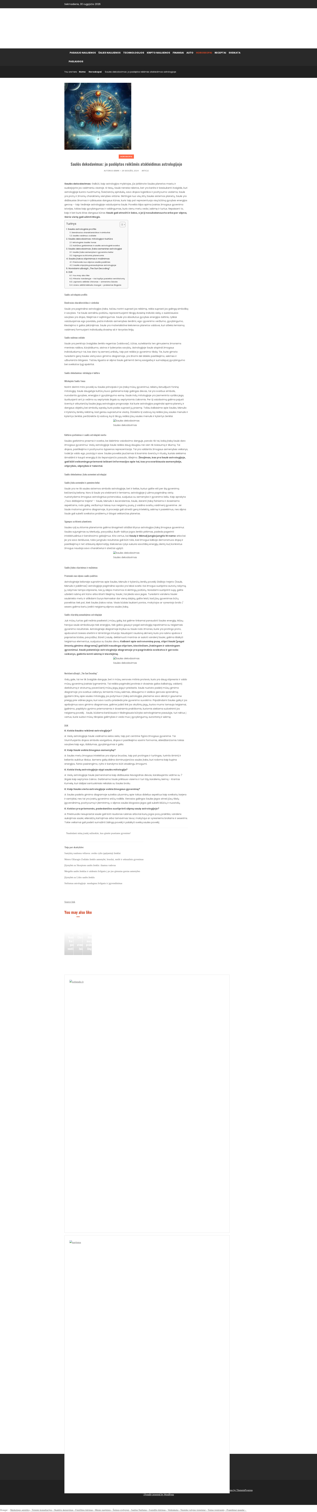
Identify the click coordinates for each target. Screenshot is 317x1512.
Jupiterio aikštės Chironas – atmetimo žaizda (95, 281)
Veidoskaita (173, 1510)
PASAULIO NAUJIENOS (83, 52)
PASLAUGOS (76, 61)
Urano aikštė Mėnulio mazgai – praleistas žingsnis (97, 285)
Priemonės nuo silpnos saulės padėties (91, 262)
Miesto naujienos (103, 1510)
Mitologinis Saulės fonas (84, 242)
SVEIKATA (234, 52)
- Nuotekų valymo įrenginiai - (193, 1510)
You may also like (81, 275)
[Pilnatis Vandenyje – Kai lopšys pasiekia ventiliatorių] (68, 938)
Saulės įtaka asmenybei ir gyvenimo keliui (93, 252)
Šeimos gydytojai (121, 1510)
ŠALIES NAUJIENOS (109, 52)
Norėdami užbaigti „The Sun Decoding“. (89, 268)
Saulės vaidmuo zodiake (84, 235)
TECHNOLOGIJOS (133, 52)
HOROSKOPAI (204, 52)
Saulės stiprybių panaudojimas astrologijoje (94, 265)
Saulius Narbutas (139, 1510)
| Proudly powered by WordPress (158, 1494)
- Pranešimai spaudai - (236, 1510)
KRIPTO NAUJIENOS (158, 52)
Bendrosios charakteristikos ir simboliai (91, 232)
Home (82, 71)
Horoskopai (95, 71)
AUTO (189, 52)
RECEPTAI (220, 52)
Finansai (178, 52)
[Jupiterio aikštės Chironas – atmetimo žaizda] (78, 938)
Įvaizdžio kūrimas (157, 1510)
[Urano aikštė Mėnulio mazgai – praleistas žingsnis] (87, 938)
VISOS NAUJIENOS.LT (93, 28)
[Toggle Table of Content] (121, 224)
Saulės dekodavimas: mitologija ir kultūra (90, 238)
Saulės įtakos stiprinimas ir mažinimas (89, 258)
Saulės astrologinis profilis (82, 229)
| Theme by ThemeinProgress (239, 1490)
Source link (69, 902)
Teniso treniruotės (216, 1510)
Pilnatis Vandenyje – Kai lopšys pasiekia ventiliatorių (99, 278)
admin (116, 170)
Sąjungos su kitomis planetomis (88, 255)
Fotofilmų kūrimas (84, 1510)
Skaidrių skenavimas (63, 1510)
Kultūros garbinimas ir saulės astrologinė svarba (96, 245)
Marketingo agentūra (20, 1510)
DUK (71, 272)
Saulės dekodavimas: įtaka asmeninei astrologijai (95, 248)
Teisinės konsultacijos (42, 1510)
